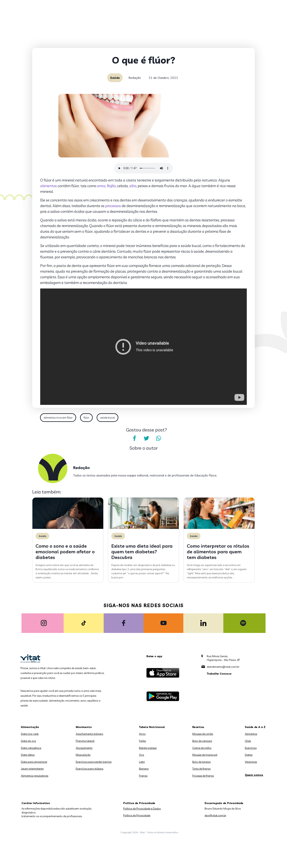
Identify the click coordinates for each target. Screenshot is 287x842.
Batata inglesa (148, 748)
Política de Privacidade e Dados (142, 808)
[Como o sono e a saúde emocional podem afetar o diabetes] (67, 528)
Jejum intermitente (32, 768)
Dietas (248, 755)
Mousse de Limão (202, 734)
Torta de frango (201, 768)
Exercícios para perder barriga (93, 762)
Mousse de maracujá (204, 755)
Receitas (198, 727)
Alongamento (84, 748)
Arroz (142, 734)
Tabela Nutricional (152, 727)
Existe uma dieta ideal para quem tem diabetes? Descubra (142, 551)
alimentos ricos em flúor (58, 417)
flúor (86, 417)
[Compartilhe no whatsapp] (158, 438)
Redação (134, 78)
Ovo (141, 755)
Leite (142, 762)
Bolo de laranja (201, 762)
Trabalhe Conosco (219, 673)
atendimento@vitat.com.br (223, 667)
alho (132, 185)
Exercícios (251, 748)
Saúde (115, 78)
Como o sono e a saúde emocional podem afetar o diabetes (65, 551)
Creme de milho (201, 748)
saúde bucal (107, 417)
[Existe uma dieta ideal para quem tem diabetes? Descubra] (143, 528)
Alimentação (30, 727)
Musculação (83, 755)
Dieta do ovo (28, 741)
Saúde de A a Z (255, 727)
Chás (248, 741)
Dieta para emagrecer (34, 762)
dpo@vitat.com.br (215, 815)
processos (113, 205)
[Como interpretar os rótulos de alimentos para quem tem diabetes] (219, 528)
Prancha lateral (85, 741)
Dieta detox (28, 755)
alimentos (48, 185)
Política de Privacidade (136, 815)
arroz (101, 185)
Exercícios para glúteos (89, 768)
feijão (111, 185)
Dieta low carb (30, 734)
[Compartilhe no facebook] (134, 438)
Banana (144, 768)
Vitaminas (251, 762)
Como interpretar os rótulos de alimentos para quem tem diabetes (218, 551)
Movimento (84, 727)
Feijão (142, 741)
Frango (143, 775)
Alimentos (251, 734)
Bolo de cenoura (202, 741)
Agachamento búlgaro (89, 734)
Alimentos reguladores (34, 775)
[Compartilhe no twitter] (146, 438)
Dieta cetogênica (31, 748)
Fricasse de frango (203, 775)
